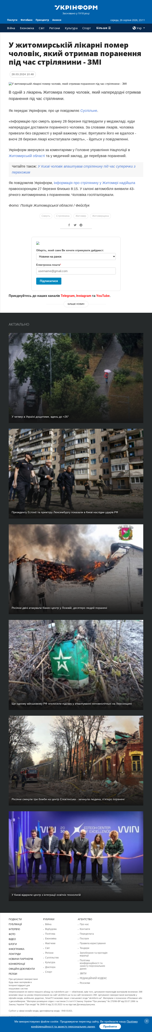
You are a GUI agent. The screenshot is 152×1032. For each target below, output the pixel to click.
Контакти (85, 929)
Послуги (12, 20)
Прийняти (110, 1026)
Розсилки (85, 983)
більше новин (76, 304)
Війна (11, 28)
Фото (12, 934)
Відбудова (51, 929)
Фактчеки (50, 943)
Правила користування (93, 943)
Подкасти (15, 919)
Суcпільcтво (52, 957)
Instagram (83, 295)
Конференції (17, 964)
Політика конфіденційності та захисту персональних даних (92, 964)
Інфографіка (16, 949)
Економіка (27, 28)
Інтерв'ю (14, 929)
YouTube (103, 295)
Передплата (87, 933)
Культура (71, 28)
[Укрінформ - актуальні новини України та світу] (76, 7)
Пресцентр (42, 20)
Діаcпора (50, 967)
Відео (12, 939)
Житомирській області (27, 156)
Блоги (13, 944)
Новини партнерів (21, 959)
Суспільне (88, 111)
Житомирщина (100, 216)
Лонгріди (15, 954)
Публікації (15, 924)
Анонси (56, 20)
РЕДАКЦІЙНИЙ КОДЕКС (93, 978)
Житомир (81, 216)
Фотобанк (26, 20)
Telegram (68, 295)
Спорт (86, 28)
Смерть (46, 216)
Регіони (54, 28)
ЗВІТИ (83, 973)
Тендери (84, 948)
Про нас (84, 924)
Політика (50, 933)
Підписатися (49, 281)
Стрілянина (62, 216)
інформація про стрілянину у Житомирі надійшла (94, 183)
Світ (42, 28)
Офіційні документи (22, 969)
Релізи (13, 974)
